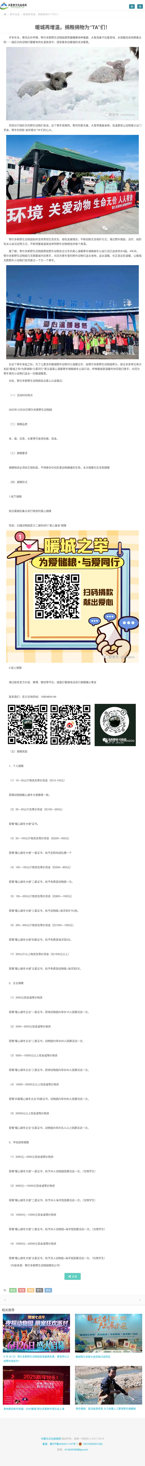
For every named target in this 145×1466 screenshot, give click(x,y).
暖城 (13, 1290)
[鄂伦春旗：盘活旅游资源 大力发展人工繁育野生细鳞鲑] (108, 1385)
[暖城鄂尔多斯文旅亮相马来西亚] (108, 1333)
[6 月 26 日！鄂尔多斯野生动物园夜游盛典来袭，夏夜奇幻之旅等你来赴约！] (36, 1332)
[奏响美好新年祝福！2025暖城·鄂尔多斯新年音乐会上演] (36, 1385)
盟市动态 (15, 14)
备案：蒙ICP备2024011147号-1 (60, 1444)
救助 (48, 1290)
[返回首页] (5, 14)
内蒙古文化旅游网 (51, 1438)
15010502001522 (93, 1444)
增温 (21, 1290)
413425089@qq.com (76, 1449)
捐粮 (30, 1290)
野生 (39, 1290)
